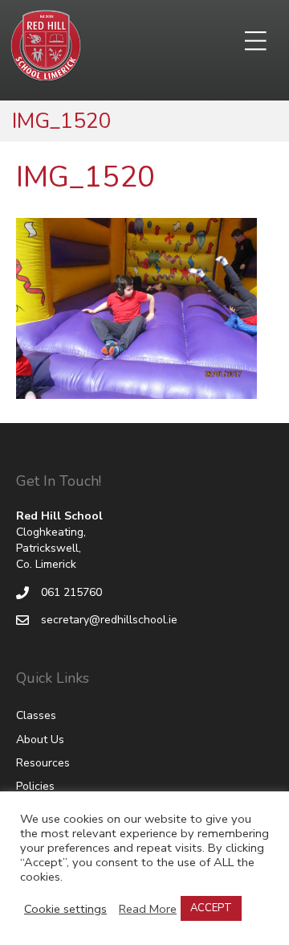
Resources (43, 762)
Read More (148, 909)
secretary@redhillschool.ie (109, 619)
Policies (35, 786)
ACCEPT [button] (211, 908)
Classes (36, 715)
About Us (40, 739)
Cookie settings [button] (65, 909)
